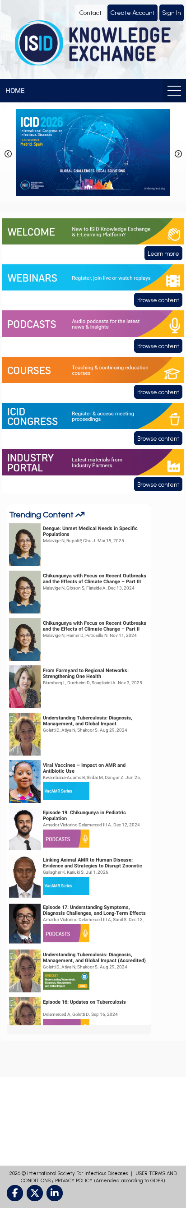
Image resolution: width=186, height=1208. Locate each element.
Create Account (132, 13)
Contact (90, 13)
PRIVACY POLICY (74, 1181)
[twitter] (35, 1193)
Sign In (171, 13)
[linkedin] (54, 1193)
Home (15, 91)
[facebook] (15, 1193)
